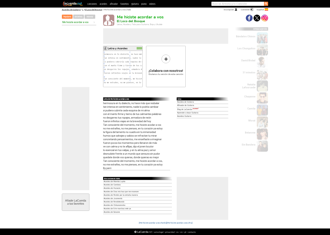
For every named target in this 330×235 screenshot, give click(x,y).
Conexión (245, 9)
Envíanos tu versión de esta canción (166, 65)
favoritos (124, 4)
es (177, 232)
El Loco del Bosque (93, 9)
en (181, 232)
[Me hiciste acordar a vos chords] (153, 223)
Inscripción (229, 9)
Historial (90, 16)
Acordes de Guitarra (71, 9)
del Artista (78, 16)
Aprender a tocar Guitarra (187, 113)
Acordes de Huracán (112, 188)
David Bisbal (248, 60)
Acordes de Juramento (113, 198)
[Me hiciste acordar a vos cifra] (179, 223)
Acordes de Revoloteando (114, 202)
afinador (114, 4)
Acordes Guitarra (184, 116)
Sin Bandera (248, 144)
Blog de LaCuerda (188, 109)
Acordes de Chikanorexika (114, 205)
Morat (251, 120)
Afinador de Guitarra (185, 105)
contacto (192, 232)
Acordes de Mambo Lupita (114, 181)
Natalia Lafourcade (248, 86)
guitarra (135, 4)
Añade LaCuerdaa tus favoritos (75, 202)
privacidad (170, 232)
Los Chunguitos (246, 48)
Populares (67, 16)
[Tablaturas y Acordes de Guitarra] (73, 5)
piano (144, 4)
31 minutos (249, 72)
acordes (103, 4)
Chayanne (249, 96)
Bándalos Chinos (245, 36)
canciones (92, 4)
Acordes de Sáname (112, 212)
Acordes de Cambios (112, 185)
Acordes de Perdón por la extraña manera (121, 195)
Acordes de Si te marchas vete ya (117, 209)
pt (185, 232)
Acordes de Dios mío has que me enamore (121, 192)
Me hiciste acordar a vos (75, 22)
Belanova (250, 132)
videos (152, 4)
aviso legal (158, 232)
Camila (251, 108)
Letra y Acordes (118, 48)
